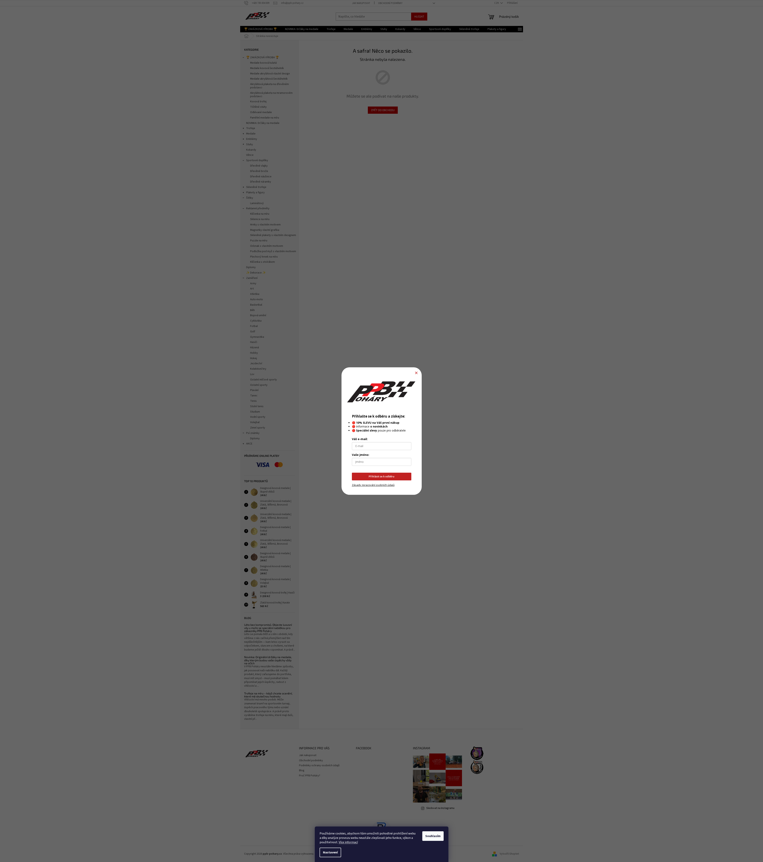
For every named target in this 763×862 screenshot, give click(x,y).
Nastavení (330, 852)
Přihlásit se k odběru (381, 476)
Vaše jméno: (360, 455)
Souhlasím (433, 836)
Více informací (348, 842)
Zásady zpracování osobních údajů (373, 485)
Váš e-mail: (360, 439)
